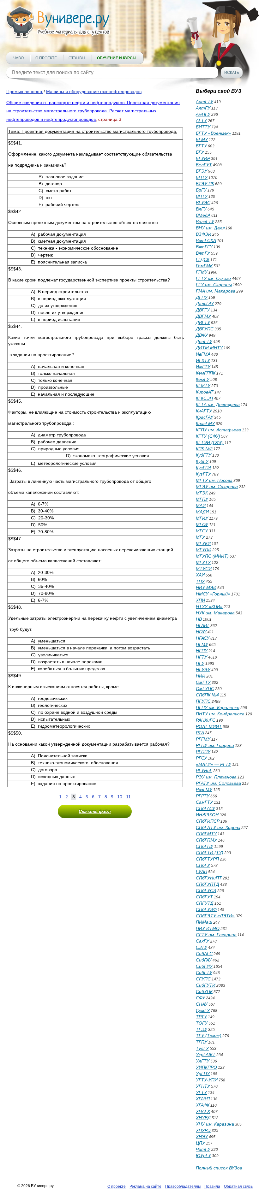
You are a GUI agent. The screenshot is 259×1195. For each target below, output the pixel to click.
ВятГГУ (204, 246)
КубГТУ (203, 455)
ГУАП (201, 871)
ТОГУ (202, 1023)
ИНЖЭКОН (207, 814)
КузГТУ (203, 473)
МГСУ (202, 530)
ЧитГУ (203, 1149)
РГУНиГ (204, 770)
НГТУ (201, 657)
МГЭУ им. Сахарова (217, 486)
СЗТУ (201, 947)
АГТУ (201, 120)
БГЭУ (201, 171)
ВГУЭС (203, 202)
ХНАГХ (203, 1111)
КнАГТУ (204, 410)
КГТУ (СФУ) (208, 436)
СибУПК (204, 991)
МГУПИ (203, 549)
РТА (200, 732)
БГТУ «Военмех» (213, 133)
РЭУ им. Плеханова (216, 776)
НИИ (200, 675)
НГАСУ (202, 638)
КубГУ (202, 461)
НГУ (200, 663)
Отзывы (77, 58)
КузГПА (203, 467)
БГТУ (201, 145)
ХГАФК (202, 1105)
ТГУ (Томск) (208, 1035)
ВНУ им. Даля (210, 227)
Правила (212, 1186)
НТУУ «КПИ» (209, 606)
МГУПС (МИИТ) (212, 556)
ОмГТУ (203, 682)
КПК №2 (204, 448)
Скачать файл (95, 811)
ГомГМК (204, 265)
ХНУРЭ (203, 1130)
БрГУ (201, 189)
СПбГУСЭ (206, 890)
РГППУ (203, 751)
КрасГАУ (204, 417)
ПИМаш (204, 922)
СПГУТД (205, 903)
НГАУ (201, 631)
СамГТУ (204, 802)
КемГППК (205, 373)
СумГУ (203, 1010)
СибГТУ (204, 972)
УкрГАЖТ (205, 1054)
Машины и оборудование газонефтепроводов (94, 91)
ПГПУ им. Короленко (217, 707)
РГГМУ (203, 739)
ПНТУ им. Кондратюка (220, 713)
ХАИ (200, 574)
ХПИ (200, 600)
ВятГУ (203, 253)
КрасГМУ (205, 423)
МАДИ (202, 511)
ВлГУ (201, 208)
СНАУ (202, 1004)
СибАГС (204, 953)
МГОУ (202, 524)
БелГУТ (204, 164)
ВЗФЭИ (203, 234)
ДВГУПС (205, 328)
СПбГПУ (204, 846)
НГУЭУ (203, 669)
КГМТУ (203, 385)
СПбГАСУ (205, 808)
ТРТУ (201, 1016)
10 (119, 796)
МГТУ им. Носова (214, 480)
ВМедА (203, 215)
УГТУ (201, 1092)
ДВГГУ (203, 309)
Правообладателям (183, 1186)
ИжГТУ (203, 366)
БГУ (200, 152)
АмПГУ (203, 114)
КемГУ (202, 379)
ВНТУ (202, 196)
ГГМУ (202, 272)
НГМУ (202, 644)
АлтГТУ (204, 101)
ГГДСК (202, 259)
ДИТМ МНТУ (209, 347)
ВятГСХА (206, 240)
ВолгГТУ (205, 221)
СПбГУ (203, 865)
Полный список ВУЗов (219, 1167)
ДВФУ (202, 335)
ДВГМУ (203, 316)
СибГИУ (204, 966)
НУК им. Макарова (215, 612)
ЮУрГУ (203, 1155)
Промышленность (24, 91)
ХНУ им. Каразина (215, 1124)
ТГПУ (201, 1041)
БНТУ (202, 177)
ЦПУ (200, 1142)
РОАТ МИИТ (209, 726)
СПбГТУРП (207, 858)
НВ (199, 619)
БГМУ (202, 139)
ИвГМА (203, 354)
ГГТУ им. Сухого (213, 278)
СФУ (200, 997)
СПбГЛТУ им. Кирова (218, 827)
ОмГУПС (205, 688)
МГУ (200, 537)
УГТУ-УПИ (207, 1079)
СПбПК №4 (207, 694)
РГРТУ (202, 795)
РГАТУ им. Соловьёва (218, 783)
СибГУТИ (205, 985)
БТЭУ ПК (205, 183)
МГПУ (202, 499)
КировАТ (205, 391)
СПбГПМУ (206, 840)
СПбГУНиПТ (209, 877)
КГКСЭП (204, 398)
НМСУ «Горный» (213, 593)
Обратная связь (238, 1186)
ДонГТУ (204, 341)
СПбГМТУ (206, 833)
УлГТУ (202, 1060)
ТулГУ (202, 1048)
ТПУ (200, 581)
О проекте (46, 58)
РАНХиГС (205, 720)
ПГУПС (203, 701)
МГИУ (202, 518)
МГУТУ (203, 562)
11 (128, 796)
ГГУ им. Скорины (214, 284)
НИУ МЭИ (206, 587)
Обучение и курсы (116, 58)
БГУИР (203, 158)
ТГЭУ (201, 1029)
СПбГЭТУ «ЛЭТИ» (215, 915)
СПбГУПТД (207, 884)
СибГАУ (204, 959)
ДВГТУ (203, 322)
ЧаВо (18, 58)
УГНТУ (203, 1086)
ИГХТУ (203, 360)
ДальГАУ (205, 303)
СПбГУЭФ (206, 909)
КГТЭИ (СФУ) (210, 442)
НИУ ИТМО (208, 928)
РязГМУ (204, 789)
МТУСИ (204, 568)
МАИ (201, 505)
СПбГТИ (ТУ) (209, 852)
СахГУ (202, 941)
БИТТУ (203, 126)
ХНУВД (203, 1117)
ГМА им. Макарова (215, 290)
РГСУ (201, 757)
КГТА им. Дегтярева (218, 404)
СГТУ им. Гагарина (216, 934)
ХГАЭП (203, 1098)
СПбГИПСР (208, 821)
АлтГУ (203, 107)
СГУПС (203, 978)
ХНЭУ (202, 1136)
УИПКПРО (206, 1067)
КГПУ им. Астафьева (218, 429)
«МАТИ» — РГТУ (213, 764)
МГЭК (202, 492)
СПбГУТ (204, 896)
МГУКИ (203, 543)
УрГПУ (203, 1073)
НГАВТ (202, 625)
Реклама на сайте (145, 1186)
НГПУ (202, 650)
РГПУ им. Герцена (215, 745)
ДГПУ (202, 297)
